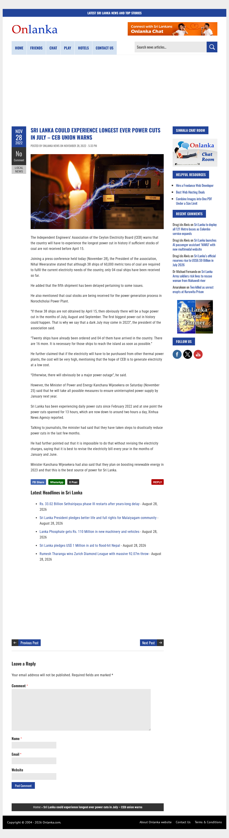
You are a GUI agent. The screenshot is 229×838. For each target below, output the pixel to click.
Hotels (83, 48)
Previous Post (29, 642)
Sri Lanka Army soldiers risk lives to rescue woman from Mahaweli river (192, 276)
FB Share (38, 482)
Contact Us (183, 822)
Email (16, 754)
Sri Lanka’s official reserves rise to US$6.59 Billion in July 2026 (194, 260)
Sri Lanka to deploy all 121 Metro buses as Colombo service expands (195, 229)
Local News (19, 169)
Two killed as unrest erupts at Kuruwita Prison (193, 289)
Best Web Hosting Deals (190, 191)
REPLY (157, 482)
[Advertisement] (114, 90)
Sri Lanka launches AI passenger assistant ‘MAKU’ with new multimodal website (194, 244)
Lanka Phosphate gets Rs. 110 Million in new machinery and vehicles (89, 532)
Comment (19, 160)
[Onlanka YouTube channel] (198, 352)
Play (67, 48)
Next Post (148, 642)
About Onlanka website (156, 822)
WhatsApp (56, 482)
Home (19, 48)
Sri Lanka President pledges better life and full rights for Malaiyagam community (98, 518)
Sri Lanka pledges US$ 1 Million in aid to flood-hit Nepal (80, 545)
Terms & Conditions (208, 822)
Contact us (104, 48)
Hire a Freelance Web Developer (195, 185)
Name (17, 738)
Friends (36, 48)
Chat (53, 48)
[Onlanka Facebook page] (177, 352)
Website (17, 769)
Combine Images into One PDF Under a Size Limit (194, 201)
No (19, 153)
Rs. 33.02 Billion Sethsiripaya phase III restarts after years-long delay (90, 504)
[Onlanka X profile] (187, 352)
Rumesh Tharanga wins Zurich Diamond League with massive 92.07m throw (94, 554)
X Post (73, 482)
